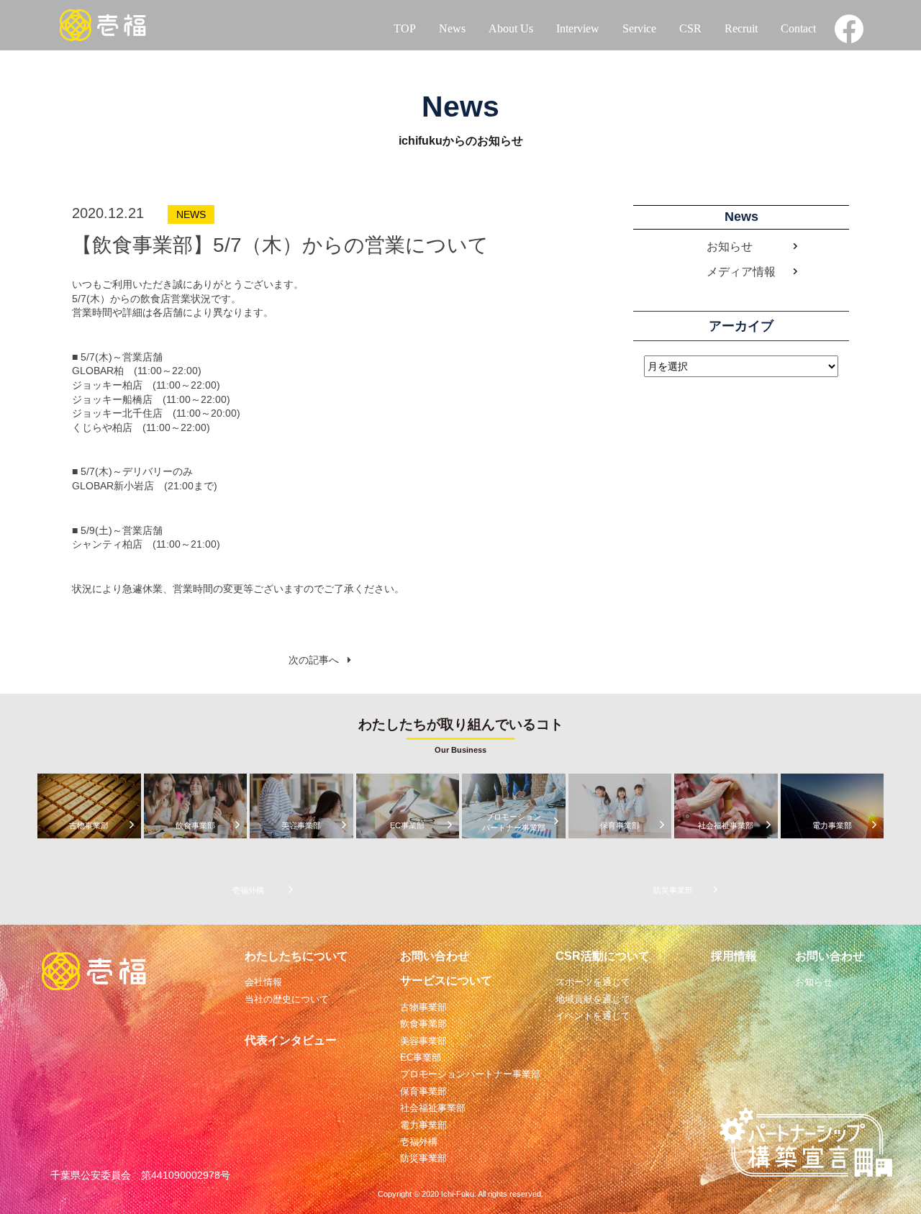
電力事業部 (423, 1125)
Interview (577, 28)
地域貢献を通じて (592, 999)
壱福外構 (418, 1141)
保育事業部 (423, 1091)
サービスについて (446, 980)
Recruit (741, 28)
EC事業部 (420, 1057)
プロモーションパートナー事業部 (470, 1074)
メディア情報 (741, 272)
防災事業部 (423, 1158)
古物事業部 (423, 1007)
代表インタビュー (291, 1040)
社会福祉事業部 (433, 1107)
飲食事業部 (423, 1023)
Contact (798, 28)
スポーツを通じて (592, 982)
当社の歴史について (287, 999)
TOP (405, 28)
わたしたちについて (296, 956)
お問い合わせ (434, 956)
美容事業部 (423, 1041)
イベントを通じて (592, 1015)
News (452, 28)
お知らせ (730, 246)
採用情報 (734, 956)
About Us (511, 28)
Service (639, 28)
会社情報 (263, 982)
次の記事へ (314, 660)
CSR (690, 28)
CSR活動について (602, 956)
